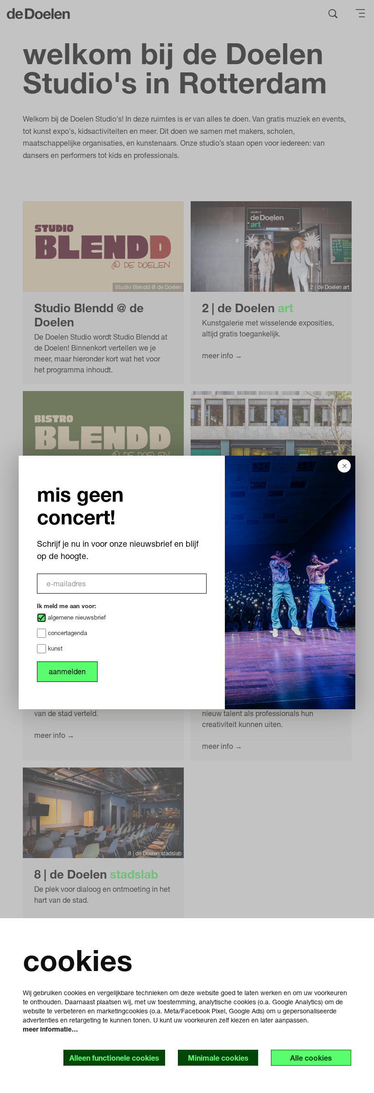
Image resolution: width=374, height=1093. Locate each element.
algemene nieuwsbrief (76, 617)
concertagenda (66, 632)
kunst (54, 648)
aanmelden (67, 671)
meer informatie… (50, 1029)
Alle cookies (311, 1057)
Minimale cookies (218, 1057)
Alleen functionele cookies (114, 1057)
